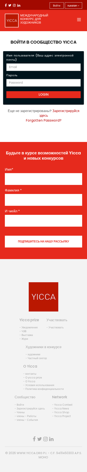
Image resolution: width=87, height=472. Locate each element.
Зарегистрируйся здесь (59, 113)
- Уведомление (28, 327)
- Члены (20, 412)
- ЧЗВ (22, 331)
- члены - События (26, 420)
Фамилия (13, 190)
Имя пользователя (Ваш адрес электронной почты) (39, 57)
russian (73, 5)
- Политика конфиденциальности (43, 389)
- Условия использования (38, 385)
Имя (9, 169)
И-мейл (12, 211)
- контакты (29, 374)
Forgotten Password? (43, 120)
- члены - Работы (25, 416)
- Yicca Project (61, 416)
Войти (56, 5)
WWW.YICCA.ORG (29, 453)
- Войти (19, 404)
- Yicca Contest (62, 404)
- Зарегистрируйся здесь (30, 408)
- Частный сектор (36, 358)
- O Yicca (29, 381)
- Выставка (26, 335)
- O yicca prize (32, 377)
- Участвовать (55, 327)
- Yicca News (60, 408)
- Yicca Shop (60, 412)
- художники (33, 354)
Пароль (12, 75)
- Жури (23, 339)
